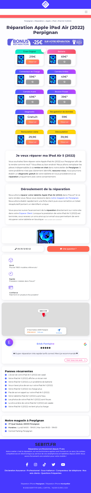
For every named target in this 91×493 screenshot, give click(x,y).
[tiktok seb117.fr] (47, 465)
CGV (66, 488)
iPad (54, 21)
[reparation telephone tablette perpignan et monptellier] (45, 4)
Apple (48, 21)
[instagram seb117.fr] (38, 465)
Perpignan (28, 21)
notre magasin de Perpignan (64, 198)
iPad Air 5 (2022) (64, 21)
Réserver (33, 62)
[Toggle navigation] (86, 12)
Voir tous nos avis (74, 360)
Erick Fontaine (45, 343)
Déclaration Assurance (15, 471)
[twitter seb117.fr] (56, 465)
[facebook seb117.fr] (30, 465)
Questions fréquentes (51, 473)
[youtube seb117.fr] (63, 465)
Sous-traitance (48, 471)
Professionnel (33, 471)
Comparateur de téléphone (68, 471)
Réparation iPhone (32, 484)
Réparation (39, 21)
